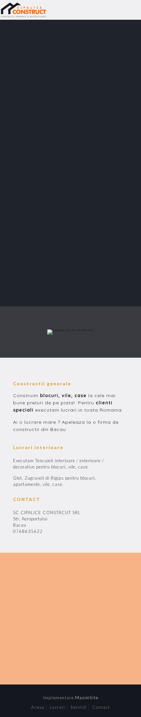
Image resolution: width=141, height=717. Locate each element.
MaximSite (86, 697)
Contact (101, 707)
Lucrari (57, 707)
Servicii (78, 707)
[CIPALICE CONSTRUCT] (25, 10)
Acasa (37, 707)
